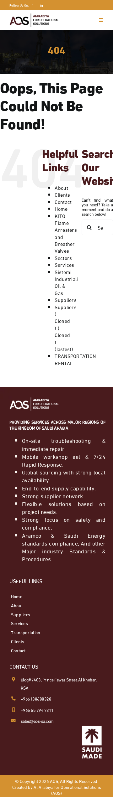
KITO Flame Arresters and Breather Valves (66, 233)
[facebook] (32, 5)
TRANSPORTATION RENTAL (75, 359)
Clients (62, 194)
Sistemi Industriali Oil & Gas (66, 282)
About (61, 187)
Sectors (63, 257)
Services (64, 264)
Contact (63, 201)
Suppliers (65, 299)
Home (61, 208)
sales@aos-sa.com (37, 721)
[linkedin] (41, 5)
